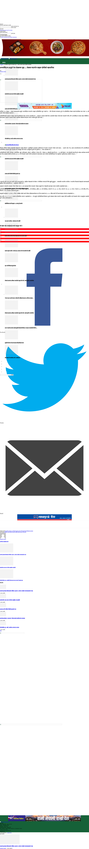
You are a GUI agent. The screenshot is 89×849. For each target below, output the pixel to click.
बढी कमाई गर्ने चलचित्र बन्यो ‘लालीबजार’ (12, 357)
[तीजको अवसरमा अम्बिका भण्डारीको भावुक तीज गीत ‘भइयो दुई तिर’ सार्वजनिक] (11, 276)
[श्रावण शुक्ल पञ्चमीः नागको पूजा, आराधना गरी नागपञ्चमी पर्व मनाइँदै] (11, 247)
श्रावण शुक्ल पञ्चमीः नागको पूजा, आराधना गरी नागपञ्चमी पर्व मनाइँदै (17, 250)
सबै (5, 145)
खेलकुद (4, 364)
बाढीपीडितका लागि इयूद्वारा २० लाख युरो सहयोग (14, 203)
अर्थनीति (9, 145)
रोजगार (17, 145)
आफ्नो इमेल (13, 33)
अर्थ (7, 145)
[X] (6, 75)
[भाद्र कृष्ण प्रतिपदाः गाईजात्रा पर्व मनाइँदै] (11, 217)
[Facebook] (2, 75)
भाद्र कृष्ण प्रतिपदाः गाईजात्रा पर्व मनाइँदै (12, 221)
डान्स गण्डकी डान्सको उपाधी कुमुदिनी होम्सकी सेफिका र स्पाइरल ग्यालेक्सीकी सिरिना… (21, 327)
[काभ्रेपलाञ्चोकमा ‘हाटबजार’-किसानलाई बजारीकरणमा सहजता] (11, 120)
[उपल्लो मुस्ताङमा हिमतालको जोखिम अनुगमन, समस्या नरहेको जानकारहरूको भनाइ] (6, 552)
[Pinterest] (11, 75)
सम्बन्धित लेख (2, 541)
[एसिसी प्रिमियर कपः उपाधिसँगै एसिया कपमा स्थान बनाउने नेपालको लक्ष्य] (6, 577)
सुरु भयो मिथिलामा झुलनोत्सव (10, 265)
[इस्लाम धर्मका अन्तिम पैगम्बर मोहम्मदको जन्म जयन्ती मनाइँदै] (11, 232)
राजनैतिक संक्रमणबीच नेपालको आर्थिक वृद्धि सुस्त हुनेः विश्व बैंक (15, 532)
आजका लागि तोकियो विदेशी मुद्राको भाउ (12, 173)
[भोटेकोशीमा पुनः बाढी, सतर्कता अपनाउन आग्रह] (11, 134)
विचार (3, 361)
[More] (19, 75)
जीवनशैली (4, 207)
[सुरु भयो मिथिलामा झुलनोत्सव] (11, 262)
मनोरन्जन (4, 284)
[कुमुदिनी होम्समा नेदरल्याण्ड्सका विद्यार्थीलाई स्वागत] (11, 339)
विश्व (3, 367)
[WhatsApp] (15, 75)
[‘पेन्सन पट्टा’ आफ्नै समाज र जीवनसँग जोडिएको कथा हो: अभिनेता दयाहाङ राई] (11, 294)
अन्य (3, 369)
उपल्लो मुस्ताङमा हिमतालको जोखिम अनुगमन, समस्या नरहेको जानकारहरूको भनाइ (20, 79)
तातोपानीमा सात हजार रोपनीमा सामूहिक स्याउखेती (14, 94)
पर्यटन (15, 145)
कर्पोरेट (12, 145)
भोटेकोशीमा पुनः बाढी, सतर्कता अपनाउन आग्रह (14, 138)
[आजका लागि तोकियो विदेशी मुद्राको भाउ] (11, 169)
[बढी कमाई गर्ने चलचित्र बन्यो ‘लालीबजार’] (11, 353)
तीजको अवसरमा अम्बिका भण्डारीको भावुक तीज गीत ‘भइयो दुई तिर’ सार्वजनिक (19, 280)
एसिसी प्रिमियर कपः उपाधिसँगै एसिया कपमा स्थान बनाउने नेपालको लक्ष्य (11, 580)
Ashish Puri (9, 832)
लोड (1, 630)
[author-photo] (3, 538)
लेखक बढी (6, 541)
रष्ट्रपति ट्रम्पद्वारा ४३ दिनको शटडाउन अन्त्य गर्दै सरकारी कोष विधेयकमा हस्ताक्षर (19, 531)
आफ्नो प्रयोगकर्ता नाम (15, 26)
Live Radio (4, 372)
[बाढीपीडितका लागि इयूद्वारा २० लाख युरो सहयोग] (11, 199)
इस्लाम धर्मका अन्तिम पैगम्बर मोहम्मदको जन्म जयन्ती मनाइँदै (16, 235)
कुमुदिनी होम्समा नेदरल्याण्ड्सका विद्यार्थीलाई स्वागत (14, 342)
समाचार (4, 65)
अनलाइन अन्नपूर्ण (3, 539)
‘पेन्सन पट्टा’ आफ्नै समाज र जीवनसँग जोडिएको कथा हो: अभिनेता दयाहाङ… (19, 298)
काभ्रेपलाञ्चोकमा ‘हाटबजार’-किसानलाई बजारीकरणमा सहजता (16, 123)
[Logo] (4, 58)
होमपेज (3, 62)
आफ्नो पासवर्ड (13, 27)
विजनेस (4, 142)
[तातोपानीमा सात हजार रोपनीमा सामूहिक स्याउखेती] (11, 90)
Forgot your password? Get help (6, 30)
